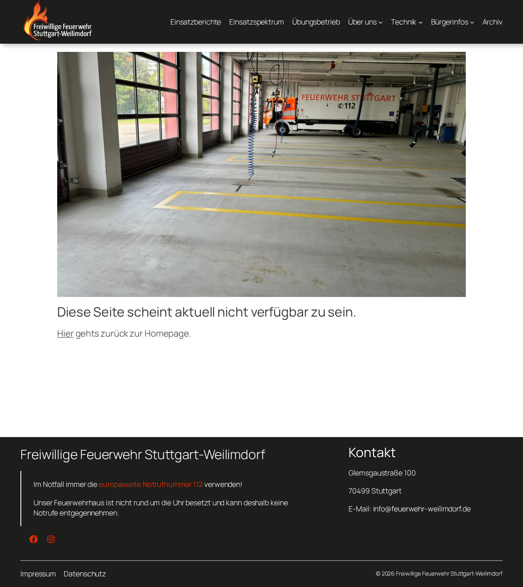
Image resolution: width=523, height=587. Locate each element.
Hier (65, 333)
